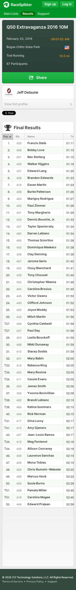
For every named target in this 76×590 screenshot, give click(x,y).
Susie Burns (36, 483)
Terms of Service (12, 581)
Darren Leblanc (38, 233)
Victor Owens (37, 296)
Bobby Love (35, 150)
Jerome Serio (37, 261)
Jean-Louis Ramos (40, 434)
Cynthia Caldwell (39, 323)
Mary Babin (35, 358)
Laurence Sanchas (40, 455)
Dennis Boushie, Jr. (41, 219)
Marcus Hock (36, 476)
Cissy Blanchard (39, 268)
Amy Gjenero (36, 427)
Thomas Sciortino (40, 240)
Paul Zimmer (36, 205)
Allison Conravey (39, 448)
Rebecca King (37, 365)
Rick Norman (36, 414)
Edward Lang (36, 171)
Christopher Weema (41, 282)
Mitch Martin (36, 316)
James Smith (36, 386)
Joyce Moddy (37, 309)
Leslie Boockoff (38, 337)
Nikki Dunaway (38, 344)
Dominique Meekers (41, 247)
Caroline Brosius (39, 289)
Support (52, 581)
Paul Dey (33, 330)
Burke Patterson (39, 191)
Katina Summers (39, 407)
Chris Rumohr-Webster (44, 469)
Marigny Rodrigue (40, 198)
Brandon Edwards (40, 177)
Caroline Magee (38, 497)
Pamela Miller (37, 490)
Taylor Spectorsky (40, 226)
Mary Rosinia (36, 372)
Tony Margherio (38, 212)
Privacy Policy (35, 581)
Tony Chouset (37, 275)
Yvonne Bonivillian (40, 393)
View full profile (16, 104)
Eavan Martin (36, 184)
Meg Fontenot (37, 441)
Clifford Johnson (39, 302)
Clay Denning (37, 254)
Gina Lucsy (35, 421)
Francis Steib (36, 143)
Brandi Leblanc (38, 400)
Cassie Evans (37, 379)
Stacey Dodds (37, 351)
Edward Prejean (38, 504)
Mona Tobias (36, 462)
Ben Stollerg (36, 157)
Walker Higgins (38, 164)
